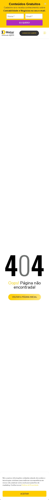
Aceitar (24, 494)
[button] (45, 33)
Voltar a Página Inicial (24, 297)
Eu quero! (24, 22)
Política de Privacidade (30, 485)
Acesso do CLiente (29, 33)
